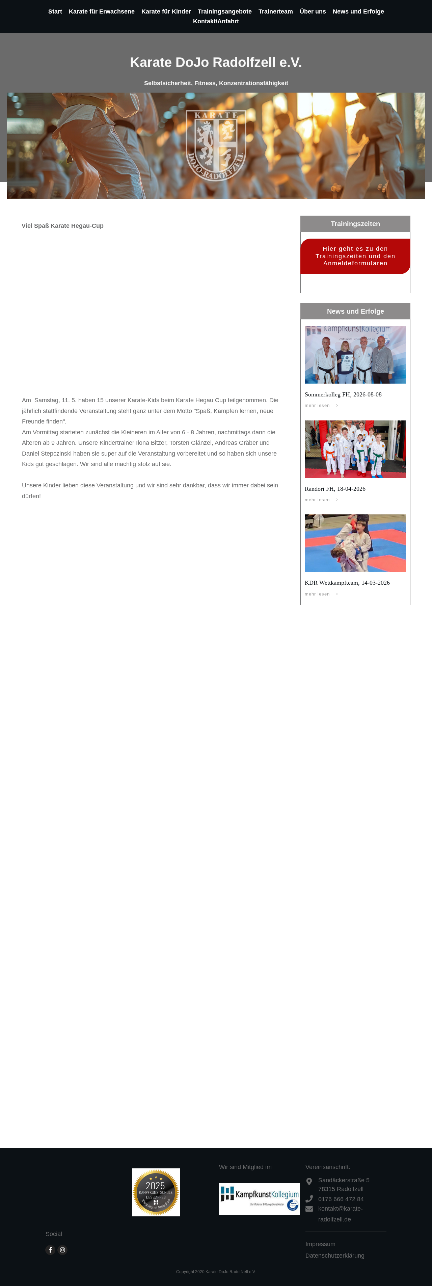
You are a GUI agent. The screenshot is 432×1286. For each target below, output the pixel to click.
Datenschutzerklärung (334, 1255)
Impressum (320, 1244)
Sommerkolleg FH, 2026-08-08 (343, 394)
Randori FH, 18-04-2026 (335, 488)
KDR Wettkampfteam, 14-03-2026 (347, 582)
